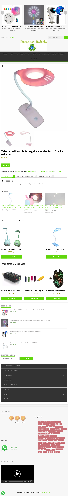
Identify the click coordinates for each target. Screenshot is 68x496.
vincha (56, 452)
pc (39, 443)
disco (52, 429)
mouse (61, 438)
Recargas (61, 54)
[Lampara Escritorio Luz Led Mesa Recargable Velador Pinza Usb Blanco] (55, 199)
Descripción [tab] (7, 176)
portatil (45, 443)
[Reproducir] (3, 481)
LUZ (57, 433)
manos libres (43, 436)
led (42, 171)
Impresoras (36, 54)
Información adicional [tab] (25, 176)
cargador (41, 427)
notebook (41, 440)
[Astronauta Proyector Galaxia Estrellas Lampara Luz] (56, 15)
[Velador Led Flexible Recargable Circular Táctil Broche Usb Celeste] (12, 199)
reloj (62, 443)
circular (33, 171)
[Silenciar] (28, 481)
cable (58, 424)
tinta (39, 452)
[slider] (16, 481)
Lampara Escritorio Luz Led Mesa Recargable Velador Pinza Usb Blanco (54, 207)
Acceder (12, 37)
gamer (48, 431)
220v (40, 422)
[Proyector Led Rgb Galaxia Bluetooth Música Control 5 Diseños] (12, 15)
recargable (50, 171)
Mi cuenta (34, 59)
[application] (17, 474)
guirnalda (55, 431)
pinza (44, 171)
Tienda (5, 54)
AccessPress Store (46, 492)
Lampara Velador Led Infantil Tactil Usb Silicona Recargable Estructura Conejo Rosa (33, 207)
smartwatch (42, 447)
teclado (59, 449)
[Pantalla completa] (31, 481)
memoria (53, 436)
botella (51, 424)
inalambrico (43, 433)
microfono (43, 438)
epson (40, 431)
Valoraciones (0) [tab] (45, 176)
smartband (56, 445)
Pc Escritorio (25, 54)
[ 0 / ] (5, 37)
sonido (52, 447)
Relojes (53, 54)
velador (58, 171)
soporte (60, 447)
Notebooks (14, 54)
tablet (52, 449)
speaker (41, 449)
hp (61, 431)
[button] (2, 66)
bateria (57, 422)
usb (55, 171)
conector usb (43, 429)
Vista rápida (11, 257)
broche (28, 171)
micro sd (53, 438)
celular (50, 426)
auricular (48, 422)
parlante (50, 440)
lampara (38, 171)
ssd (47, 449)
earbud (57, 429)
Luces (18, 171)
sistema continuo (44, 445)
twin (44, 452)
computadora (59, 426)
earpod (64, 429)
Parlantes (45, 54)
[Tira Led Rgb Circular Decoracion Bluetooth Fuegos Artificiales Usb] (34, 15)
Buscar (26, 358)
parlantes (59, 440)
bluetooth (42, 424)
